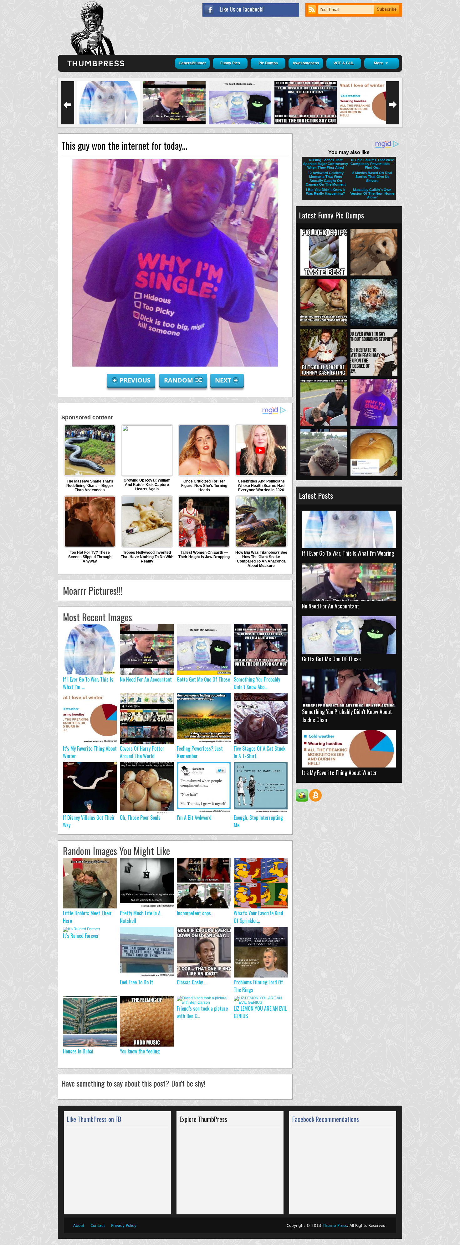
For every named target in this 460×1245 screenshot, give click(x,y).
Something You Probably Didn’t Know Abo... (257, 683)
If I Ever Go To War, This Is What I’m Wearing (348, 553)
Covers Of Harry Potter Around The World (142, 752)
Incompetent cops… (195, 913)
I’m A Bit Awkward (194, 817)
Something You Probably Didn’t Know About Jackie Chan (347, 716)
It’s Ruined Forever (81, 935)
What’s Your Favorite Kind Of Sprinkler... (258, 916)
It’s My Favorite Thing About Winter (339, 772)
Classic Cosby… (191, 982)
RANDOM (179, 380)
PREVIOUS (135, 380)
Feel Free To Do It (136, 982)
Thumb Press (335, 1225)
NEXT (223, 380)
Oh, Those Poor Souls (140, 817)
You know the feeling (140, 1051)
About (78, 1225)
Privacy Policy (123, 1225)
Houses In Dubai (78, 1051)
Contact (97, 1225)
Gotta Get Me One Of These (203, 679)
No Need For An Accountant (146, 679)
